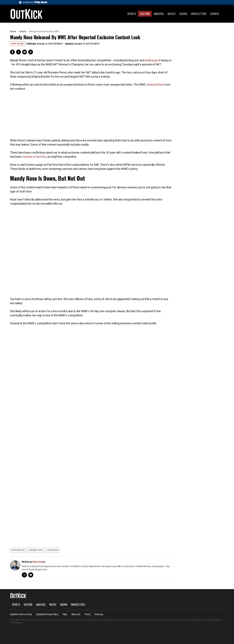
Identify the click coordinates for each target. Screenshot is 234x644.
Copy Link (30, 52)
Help (65, 614)
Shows (183, 14)
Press (87, 614)
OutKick (26, 14)
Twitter (18, 52)
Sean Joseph (17, 43)
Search (214, 14)
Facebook (12, 52)
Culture (145, 14)
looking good (153, 60)
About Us (75, 614)
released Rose (155, 84)
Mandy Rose (36, 550)
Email (24, 52)
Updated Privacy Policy (47, 614)
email (30, 574)
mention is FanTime (34, 156)
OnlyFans (53, 550)
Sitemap (99, 614)
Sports (131, 14)
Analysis (159, 14)
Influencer (19, 550)
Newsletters (198, 14)
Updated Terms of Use (21, 614)
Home (13, 31)
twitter (24, 574)
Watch (171, 14)
